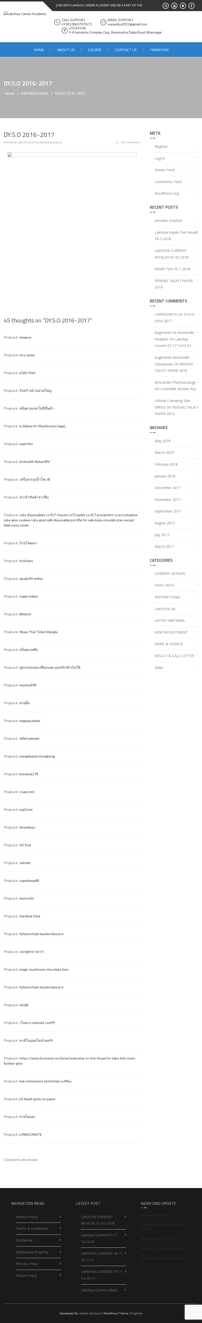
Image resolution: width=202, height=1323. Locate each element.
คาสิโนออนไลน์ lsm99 (36, 1040)
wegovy (25, 337)
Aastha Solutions (90, 1313)
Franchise (159, 49)
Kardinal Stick (29, 916)
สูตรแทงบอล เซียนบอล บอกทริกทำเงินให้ (49, 667)
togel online (28, 596)
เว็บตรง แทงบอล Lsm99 (37, 1023)
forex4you (27, 827)
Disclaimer (24, 1240)
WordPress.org (167, 193)
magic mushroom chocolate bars (44, 969)
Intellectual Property (32, 1252)
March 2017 (164, 546)
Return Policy (26, 1275)
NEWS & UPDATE (169, 644)
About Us (66, 49)
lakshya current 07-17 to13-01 (99, 1238)
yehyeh (25, 863)
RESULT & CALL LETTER (174, 655)
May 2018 (162, 440)
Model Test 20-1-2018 (172, 268)
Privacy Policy (27, 1216)
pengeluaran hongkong (37, 756)
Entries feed (164, 170)
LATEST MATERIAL (170, 620)
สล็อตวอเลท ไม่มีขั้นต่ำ (36, 408)
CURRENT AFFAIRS (170, 573)
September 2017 (168, 511)
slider (159, 667)
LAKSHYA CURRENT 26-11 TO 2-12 (102, 1256)
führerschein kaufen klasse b (41, 934)
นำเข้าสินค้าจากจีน (34, 497)
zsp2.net (26, 809)
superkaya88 (29, 880)
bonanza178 (28, 774)
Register (161, 146)
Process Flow (26, 1263)
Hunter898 (27, 685)
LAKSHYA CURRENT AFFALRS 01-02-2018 (171, 254)
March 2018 (164, 452)
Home (39, 49)
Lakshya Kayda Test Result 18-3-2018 (176, 235)
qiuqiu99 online (31, 578)
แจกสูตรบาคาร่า (31, 951)
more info (26, 898)
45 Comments (130, 142)
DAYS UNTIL (165, 585)
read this (26, 444)
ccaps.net (26, 792)
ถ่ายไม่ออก (27, 1117)
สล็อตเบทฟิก (28, 649)
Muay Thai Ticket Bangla (38, 632)
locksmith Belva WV (34, 461)
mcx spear (27, 355)
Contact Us (126, 49)
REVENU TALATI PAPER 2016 (174, 284)
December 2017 (167, 487)
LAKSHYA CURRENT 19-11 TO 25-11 (102, 1275)
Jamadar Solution (168, 220)
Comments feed (168, 181)
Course (94, 49)
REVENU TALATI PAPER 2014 (162, 1258)
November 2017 (168, 499)
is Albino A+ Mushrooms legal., (42, 426)
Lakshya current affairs (99, 1290)
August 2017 (165, 523)
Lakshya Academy (50, 142)
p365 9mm (27, 373)
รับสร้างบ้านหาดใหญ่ (35, 390)
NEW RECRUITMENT (171, 632)
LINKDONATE (30, 1134)
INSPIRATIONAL (35, 93)
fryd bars (26, 561)
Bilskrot (25, 614)
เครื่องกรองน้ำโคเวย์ (34, 479)
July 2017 (162, 534)
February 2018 (166, 464)
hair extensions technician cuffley (45, 1081)
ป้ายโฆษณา (28, 543)
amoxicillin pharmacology (175, 382)
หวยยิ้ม (24, 703)
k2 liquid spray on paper (37, 1099)
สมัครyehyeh (29, 738)
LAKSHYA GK (165, 608)
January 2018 (165, 476)
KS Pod (25, 845)
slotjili (23, 1005)
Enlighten (136, 1313)
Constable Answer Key (178, 388)
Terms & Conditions (32, 1228)
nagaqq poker (29, 720)
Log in (160, 158)
